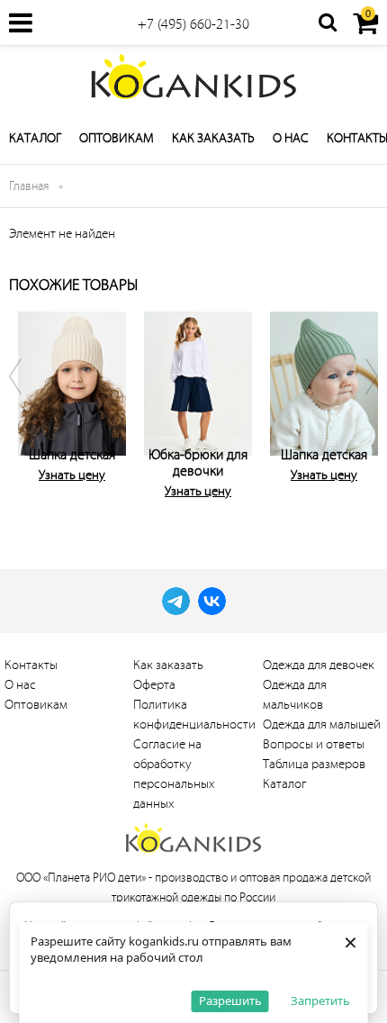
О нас (291, 138)
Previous (27, 409)
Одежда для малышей (322, 724)
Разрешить (230, 1000)
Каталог (35, 138)
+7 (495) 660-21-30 (193, 24)
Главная (29, 186)
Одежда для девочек (318, 665)
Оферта (154, 685)
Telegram (176, 601)
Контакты (31, 665)
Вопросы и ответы (313, 744)
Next (360, 409)
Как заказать (213, 138)
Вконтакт (212, 601)
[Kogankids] (193, 76)
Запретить (320, 1000)
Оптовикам (116, 138)
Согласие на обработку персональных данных (173, 774)
